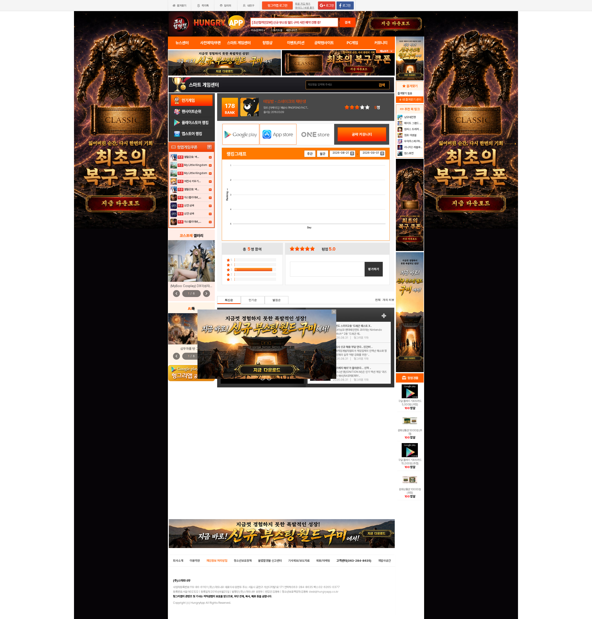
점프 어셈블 (410, 135)
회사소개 (178, 560)
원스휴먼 (408, 153)
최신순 (229, 300)
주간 (310, 154)
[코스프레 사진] (191, 261)
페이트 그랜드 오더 (413, 123)
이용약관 (195, 560)
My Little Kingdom (195, 165)
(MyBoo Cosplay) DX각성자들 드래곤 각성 (199, 286)
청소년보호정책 (243, 560)
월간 (322, 154)
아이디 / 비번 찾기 (304, 7)
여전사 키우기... (192, 181)
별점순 (276, 300)
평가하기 (373, 269)
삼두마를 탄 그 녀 (191, 348)
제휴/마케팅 (323, 560)
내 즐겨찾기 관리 (409, 99)
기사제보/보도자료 (299, 560)
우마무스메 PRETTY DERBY (413, 141)
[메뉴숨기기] (385, 51)
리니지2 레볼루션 (413, 147)
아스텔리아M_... (192, 197)
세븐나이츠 (291, 30)
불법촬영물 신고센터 (270, 560)
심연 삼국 (189, 205)
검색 (347, 22)
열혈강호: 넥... (191, 157)
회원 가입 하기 (302, 3)
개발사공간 (384, 560)
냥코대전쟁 (410, 117)
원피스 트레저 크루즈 (413, 129)
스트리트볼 (276, 30)
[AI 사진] (191, 328)
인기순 (253, 300)
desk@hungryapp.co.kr (323, 591)
